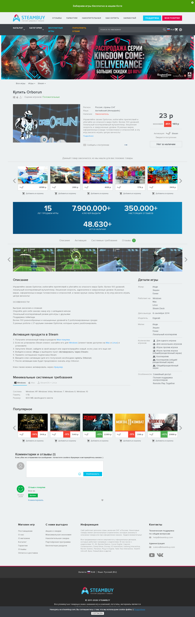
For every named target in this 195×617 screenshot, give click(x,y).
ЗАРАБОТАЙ (129, 18)
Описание (64, 240)
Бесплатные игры (55, 30)
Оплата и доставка (28, 553)
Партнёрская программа (58, 542)
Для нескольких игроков (169, 344)
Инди (155, 286)
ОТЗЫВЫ (57, 18)
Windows (73, 342)
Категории (35, 28)
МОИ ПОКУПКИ (172, 18)
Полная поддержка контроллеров (163, 378)
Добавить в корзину (35, 193)
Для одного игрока (166, 340)
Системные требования (104, 240)
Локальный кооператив (165, 334)
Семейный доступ (162, 374)
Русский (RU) (110, 572)
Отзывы (128, 240)
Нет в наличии (166, 144)
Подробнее (88, 136)
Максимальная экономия (58, 534)
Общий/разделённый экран (165, 366)
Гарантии (23, 545)
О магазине (24, 538)
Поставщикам (25, 531)
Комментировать (35, 500)
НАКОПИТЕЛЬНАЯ (91, 18)
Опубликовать (92, 474)
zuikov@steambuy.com (164, 547)
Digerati (156, 318)
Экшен (156, 290)
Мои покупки (63, 339)
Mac (108, 342)
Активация (80, 240)
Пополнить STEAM (79, 30)
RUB (172, 29)
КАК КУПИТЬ (112, 18)
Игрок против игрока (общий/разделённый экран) (167, 351)
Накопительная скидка (57, 538)
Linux (114, 342)
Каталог (22, 542)
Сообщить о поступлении (98, 145)
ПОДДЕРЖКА (152, 18)
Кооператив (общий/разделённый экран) (165, 360)
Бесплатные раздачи (56, 545)
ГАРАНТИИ (71, 18)
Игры (31, 83)
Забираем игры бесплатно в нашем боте (97, 6)
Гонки (155, 293)
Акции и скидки (53, 531)
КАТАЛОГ (18, 28)
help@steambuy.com (163, 537)
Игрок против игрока (167, 347)
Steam (41, 83)
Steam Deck (159, 308)
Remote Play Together (164, 383)
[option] (33, 181)
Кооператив (162, 356)
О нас (21, 534)
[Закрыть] (192, 3)
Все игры (20, 83)
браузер (58, 367)
